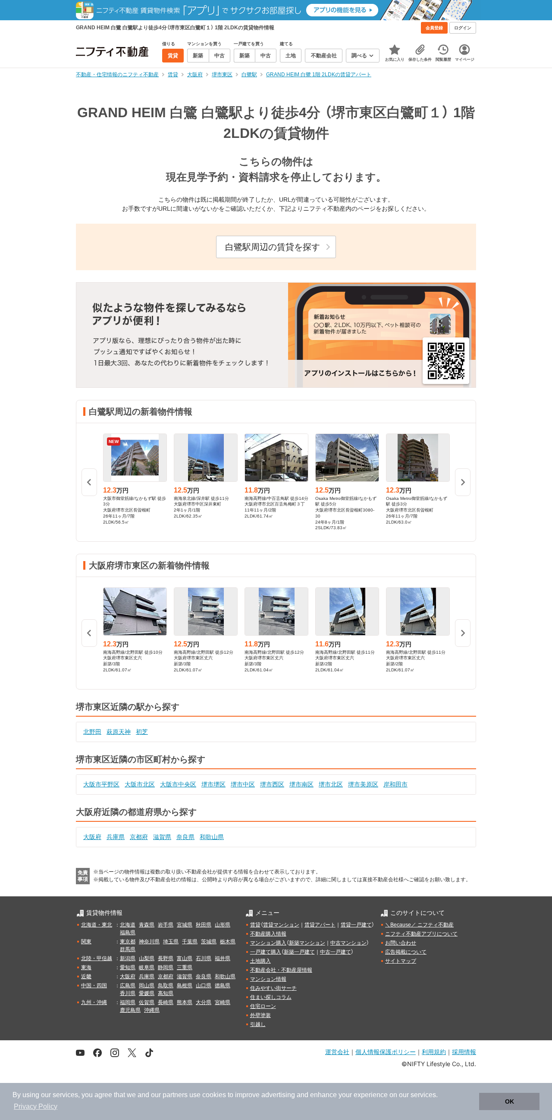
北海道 (127, 925)
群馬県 (127, 949)
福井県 (222, 958)
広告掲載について (406, 952)
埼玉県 (171, 942)
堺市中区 (243, 784)
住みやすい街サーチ (273, 988)
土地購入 (260, 961)
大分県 (203, 1002)
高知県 (165, 993)
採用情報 (464, 1051)
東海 (86, 967)
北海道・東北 (96, 925)
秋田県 (203, 925)
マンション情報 (268, 979)
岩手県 (165, 925)
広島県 (127, 986)
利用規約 (434, 1051)
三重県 (184, 967)
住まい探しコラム (271, 997)
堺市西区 (272, 784)
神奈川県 (149, 942)
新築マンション (307, 943)
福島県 (127, 933)
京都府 (139, 836)
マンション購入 (268, 943)
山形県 (222, 925)
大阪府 (92, 836)
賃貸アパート (320, 925)
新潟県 (127, 958)
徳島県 (222, 986)
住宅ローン (263, 1006)
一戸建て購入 (265, 952)
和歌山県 (212, 836)
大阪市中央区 (178, 784)
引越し (258, 1024)
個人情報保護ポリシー (385, 1051)
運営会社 (337, 1051)
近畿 (86, 976)
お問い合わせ (400, 943)
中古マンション (348, 943)
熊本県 (184, 1002)
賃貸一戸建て (356, 925)
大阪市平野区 (101, 784)
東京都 (127, 942)
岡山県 (146, 986)
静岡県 (165, 967)
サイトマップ (400, 961)
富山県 (184, 958)
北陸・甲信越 (96, 958)
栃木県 (227, 942)
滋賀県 (162, 836)
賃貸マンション (281, 925)
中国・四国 (94, 986)
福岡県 (127, 1002)
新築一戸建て (299, 952)
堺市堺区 (213, 784)
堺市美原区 (363, 784)
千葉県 (190, 942)
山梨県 (146, 958)
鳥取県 (165, 986)
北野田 (92, 731)
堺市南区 (301, 784)
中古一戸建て (335, 952)
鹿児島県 (130, 1010)
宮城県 (184, 925)
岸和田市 (395, 784)
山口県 (203, 986)
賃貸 (255, 925)
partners (175, 1094)
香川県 (127, 993)
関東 (86, 942)
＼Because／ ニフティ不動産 (419, 925)
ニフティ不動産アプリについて (421, 934)
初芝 (142, 731)
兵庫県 (116, 836)
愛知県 (127, 967)
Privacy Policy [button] (35, 1106)
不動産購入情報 (268, 934)
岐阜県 (146, 967)
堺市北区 (331, 784)
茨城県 (208, 942)
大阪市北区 (140, 784)
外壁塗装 (260, 1015)
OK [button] (509, 1101)
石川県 (203, 958)
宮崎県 (222, 1002)
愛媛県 (146, 993)
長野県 (165, 958)
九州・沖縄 (94, 1002)
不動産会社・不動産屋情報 (281, 970)
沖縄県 (152, 1010)
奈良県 (185, 836)
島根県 (184, 986)
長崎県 (165, 1002)
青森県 (146, 925)
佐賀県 (146, 1002)
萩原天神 (119, 731)
